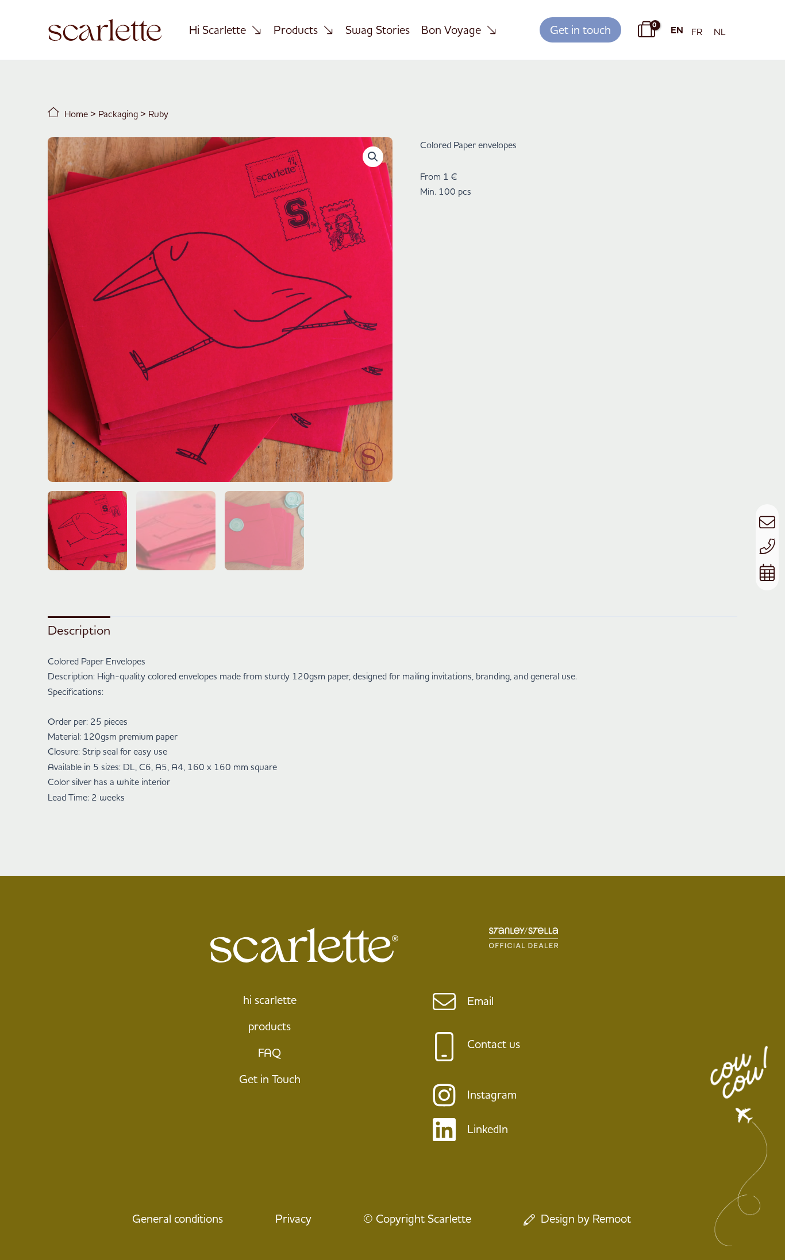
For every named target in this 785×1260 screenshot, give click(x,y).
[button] (580, 30)
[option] (697, 31)
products (269, 1026)
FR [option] (696, 31)
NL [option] (720, 31)
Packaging (118, 113)
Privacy (293, 1218)
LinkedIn (487, 1129)
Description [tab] (79, 630)
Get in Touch (270, 1079)
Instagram (492, 1094)
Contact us (493, 1044)
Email (480, 1001)
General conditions (177, 1218)
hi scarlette (270, 999)
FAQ (269, 1052)
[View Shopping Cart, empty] (645, 30)
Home (75, 113)
